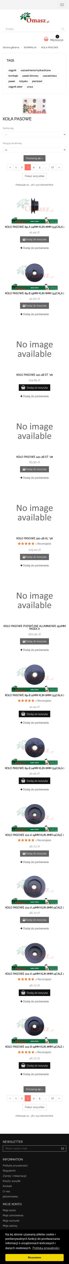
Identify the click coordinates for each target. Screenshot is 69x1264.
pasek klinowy (30, 75)
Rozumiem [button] (34, 1257)
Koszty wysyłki (11, 1181)
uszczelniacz (50, 75)
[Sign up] (62, 1148)
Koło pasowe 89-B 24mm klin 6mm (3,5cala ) (34, 768)
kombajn (13, 75)
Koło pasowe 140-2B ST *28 (34, 456)
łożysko (23, 81)
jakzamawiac (10, 1196)
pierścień (37, 81)
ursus (30, 86)
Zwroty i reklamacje (14, 1175)
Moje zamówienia (13, 1215)
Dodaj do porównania (35, 248)
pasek (11, 81)
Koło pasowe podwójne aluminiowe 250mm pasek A (34, 627)
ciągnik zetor (15, 86)
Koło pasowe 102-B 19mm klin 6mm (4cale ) (34, 1046)
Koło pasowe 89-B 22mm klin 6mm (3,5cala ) (34, 695)
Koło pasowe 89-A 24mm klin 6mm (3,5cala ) (34, 226)
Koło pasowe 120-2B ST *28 (34, 374)
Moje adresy (10, 1225)
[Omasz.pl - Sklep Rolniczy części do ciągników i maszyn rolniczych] (34, 17)
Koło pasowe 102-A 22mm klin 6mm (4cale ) (34, 907)
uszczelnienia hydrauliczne (36, 70)
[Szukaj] (62, 29)
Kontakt (7, 1186)
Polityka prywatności (15, 1165)
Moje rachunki (11, 1220)
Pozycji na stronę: (12, 143)
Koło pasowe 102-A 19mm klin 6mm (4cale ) (34, 835)
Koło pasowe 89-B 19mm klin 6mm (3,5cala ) (34, 293)
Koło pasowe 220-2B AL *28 (34, 538)
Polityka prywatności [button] (46, 1248)
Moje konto (9, 1210)
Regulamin (9, 1170)
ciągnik (12, 70)
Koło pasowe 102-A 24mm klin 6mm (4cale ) (34, 973)
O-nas (6, 1191)
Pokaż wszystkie (34, 176)
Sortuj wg (8, 128)
